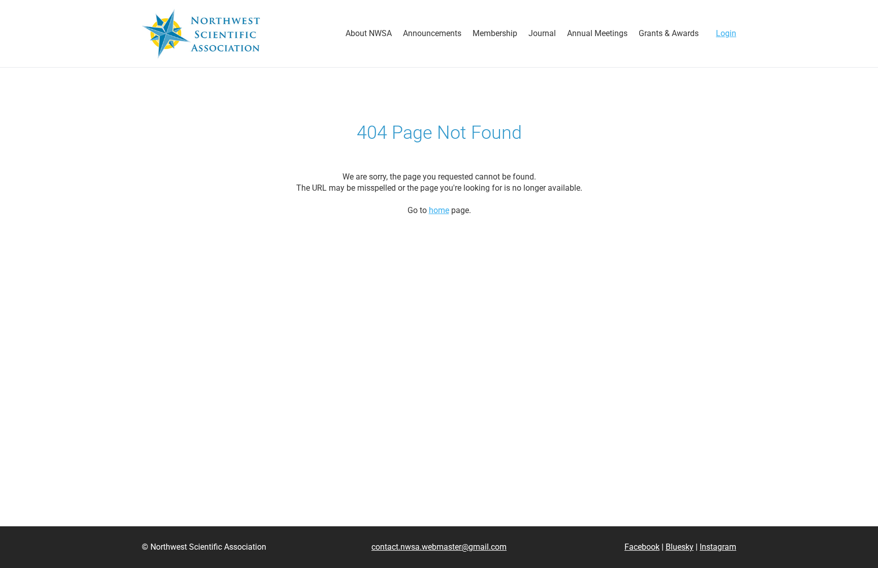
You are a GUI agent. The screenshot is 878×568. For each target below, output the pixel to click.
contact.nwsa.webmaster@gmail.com (439, 547)
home (439, 210)
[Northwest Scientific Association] (201, 33)
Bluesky (680, 547)
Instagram (718, 547)
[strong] (368, 33)
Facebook (642, 547)
